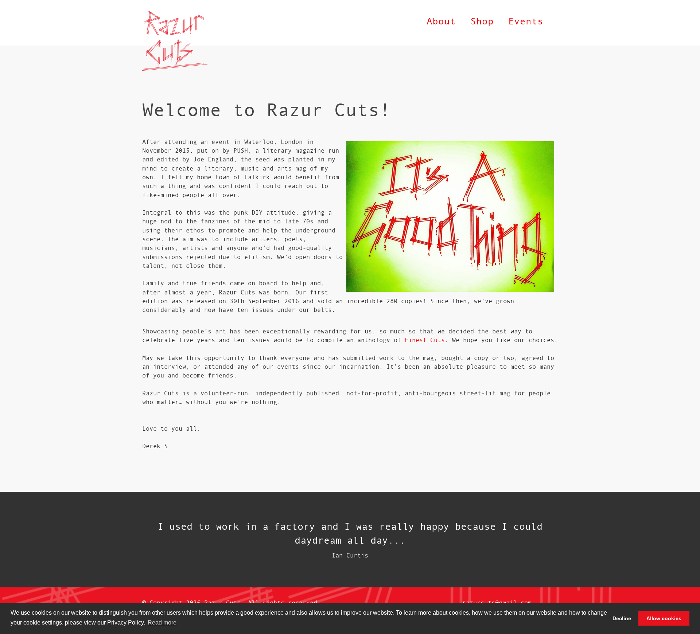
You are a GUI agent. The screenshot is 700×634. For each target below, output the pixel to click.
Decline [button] (621, 618)
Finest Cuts (425, 340)
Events (525, 21)
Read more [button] (162, 622)
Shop (482, 21)
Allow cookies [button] (663, 618)
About (441, 21)
